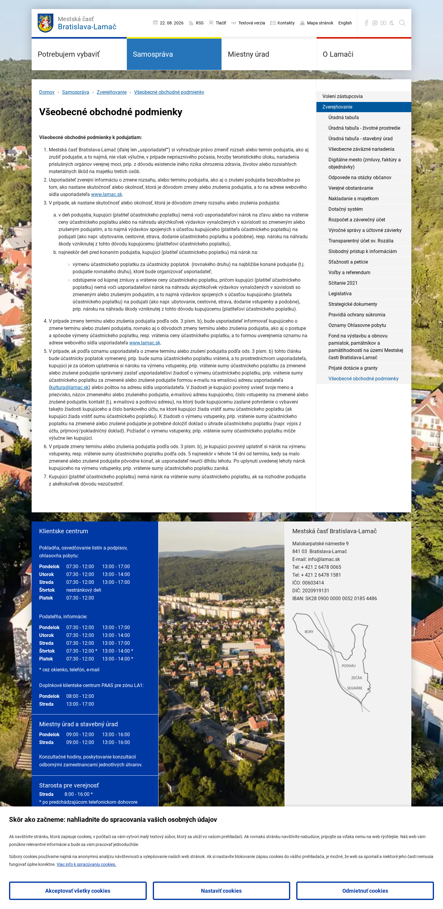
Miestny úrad (248, 54)
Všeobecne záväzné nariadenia (361, 149)
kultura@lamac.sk (69, 387)
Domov (47, 92)
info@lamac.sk (324, 559)
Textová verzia (251, 23)
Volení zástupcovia (342, 96)
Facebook (366, 23)
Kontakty (286, 23)
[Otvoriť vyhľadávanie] (402, 23)
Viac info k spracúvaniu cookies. (86, 864)
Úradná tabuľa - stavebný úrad (360, 138)
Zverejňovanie (112, 92)
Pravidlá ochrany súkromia (356, 315)
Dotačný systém (345, 209)
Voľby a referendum (349, 272)
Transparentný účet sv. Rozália (361, 241)
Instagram (375, 23)
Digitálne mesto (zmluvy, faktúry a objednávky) (364, 163)
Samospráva (153, 54)
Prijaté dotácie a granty (353, 368)
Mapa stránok (320, 23)
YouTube (383, 23)
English (345, 23)
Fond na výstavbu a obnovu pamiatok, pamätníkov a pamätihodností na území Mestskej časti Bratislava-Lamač (365, 346)
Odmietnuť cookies (365, 891)
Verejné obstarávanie (350, 188)
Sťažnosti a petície (348, 262)
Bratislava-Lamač (87, 23)
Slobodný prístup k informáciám (362, 251)
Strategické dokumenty (352, 304)
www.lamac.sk (106, 194)
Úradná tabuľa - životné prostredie (364, 128)
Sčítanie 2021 (343, 283)
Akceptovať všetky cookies (77, 891)
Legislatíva (340, 293)
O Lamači (338, 54)
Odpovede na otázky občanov (359, 177)
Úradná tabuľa (343, 117)
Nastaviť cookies (221, 891)
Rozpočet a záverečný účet (356, 220)
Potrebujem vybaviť (68, 54)
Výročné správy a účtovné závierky (365, 230)
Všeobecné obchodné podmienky (169, 92)
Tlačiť (221, 23)
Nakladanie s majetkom (353, 198)
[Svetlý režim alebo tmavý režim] (392, 23)
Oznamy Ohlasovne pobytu (357, 325)
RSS (199, 23)
